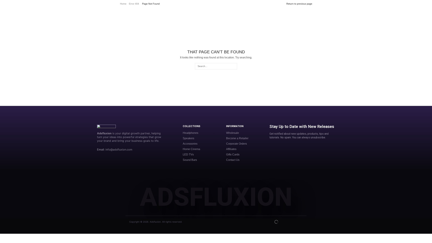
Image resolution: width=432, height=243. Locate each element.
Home (123, 3)
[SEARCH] (234, 66)
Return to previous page (299, 3)
